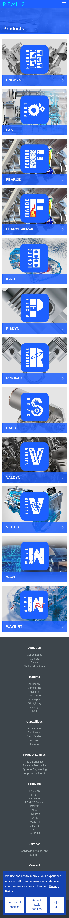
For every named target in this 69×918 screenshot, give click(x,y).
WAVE (34, 829)
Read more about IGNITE (34, 261)
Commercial (34, 687)
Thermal (34, 744)
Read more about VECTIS (34, 509)
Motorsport (35, 699)
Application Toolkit (34, 773)
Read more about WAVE (34, 559)
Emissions (34, 740)
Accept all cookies (14, 904)
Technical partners (34, 666)
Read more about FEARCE (34, 162)
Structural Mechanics (35, 765)
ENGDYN (34, 790)
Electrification (34, 736)
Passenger (34, 707)
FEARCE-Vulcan (34, 802)
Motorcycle (34, 695)
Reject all (57, 904)
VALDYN (34, 821)
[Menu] (64, 4)
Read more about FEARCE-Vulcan (34, 211)
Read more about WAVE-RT (34, 609)
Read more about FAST (34, 112)
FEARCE (34, 798)
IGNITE (34, 806)
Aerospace (34, 684)
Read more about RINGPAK (34, 360)
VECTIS (34, 825)
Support (34, 854)
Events (35, 662)
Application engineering (34, 851)
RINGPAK (34, 814)
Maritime (34, 691)
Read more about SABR (34, 410)
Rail (34, 711)
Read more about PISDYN (34, 311)
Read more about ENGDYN (34, 62)
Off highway (34, 703)
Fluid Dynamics (34, 761)
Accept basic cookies (37, 905)
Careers (34, 658)
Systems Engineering (34, 769)
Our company (34, 654)
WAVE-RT (34, 833)
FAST (34, 794)
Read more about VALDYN (34, 460)
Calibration (34, 728)
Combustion (34, 732)
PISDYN (34, 810)
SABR (34, 818)
